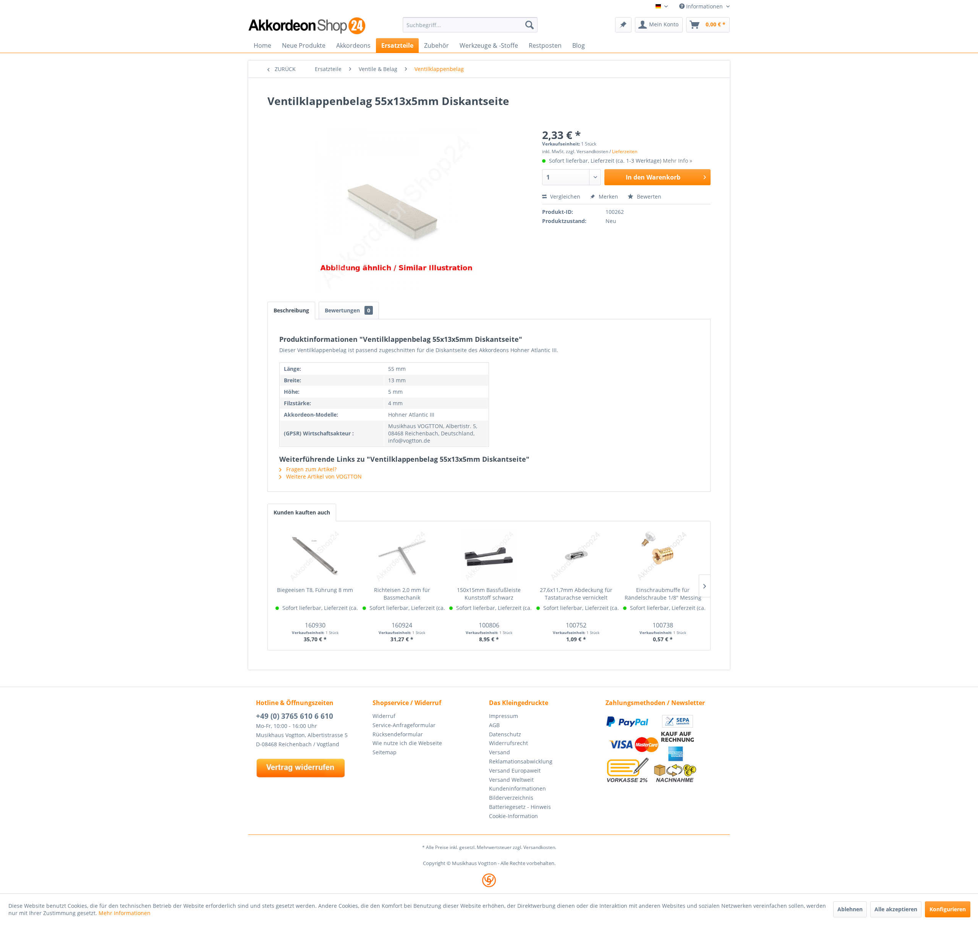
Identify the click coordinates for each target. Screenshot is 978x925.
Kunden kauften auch (302, 512)
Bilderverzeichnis (511, 797)
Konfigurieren (947, 909)
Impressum (503, 716)
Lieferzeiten (624, 151)
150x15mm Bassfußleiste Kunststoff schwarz (489, 593)
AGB (494, 725)
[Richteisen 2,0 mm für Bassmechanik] (402, 555)
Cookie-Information (513, 816)
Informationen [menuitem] (704, 6)
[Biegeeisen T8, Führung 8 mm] (315, 555)
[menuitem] (470, 24)
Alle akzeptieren (895, 909)
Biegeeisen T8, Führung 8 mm (315, 589)
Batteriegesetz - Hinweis (520, 806)
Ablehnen (850, 909)
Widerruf (383, 716)
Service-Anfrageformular (404, 725)
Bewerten (648, 196)
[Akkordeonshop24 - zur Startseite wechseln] (307, 25)
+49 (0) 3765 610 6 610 (294, 716)
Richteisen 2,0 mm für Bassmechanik (402, 593)
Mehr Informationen (125, 913)
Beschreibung (291, 310)
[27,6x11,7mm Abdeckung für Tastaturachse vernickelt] (576, 555)
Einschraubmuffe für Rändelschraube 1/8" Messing (663, 593)
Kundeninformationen (517, 788)
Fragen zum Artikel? (311, 469)
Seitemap (384, 752)
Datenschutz (505, 734)
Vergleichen (564, 196)
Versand (499, 752)
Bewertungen (347, 310)
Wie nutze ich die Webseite (407, 743)
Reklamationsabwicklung (520, 761)
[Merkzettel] (623, 24)
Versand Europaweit (515, 770)
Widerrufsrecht (508, 743)
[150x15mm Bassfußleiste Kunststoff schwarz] (489, 555)
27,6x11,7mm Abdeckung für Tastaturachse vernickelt (576, 593)
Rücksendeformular (397, 734)
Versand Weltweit (511, 779)
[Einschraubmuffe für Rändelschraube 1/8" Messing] (663, 555)
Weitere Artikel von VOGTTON (323, 476)
